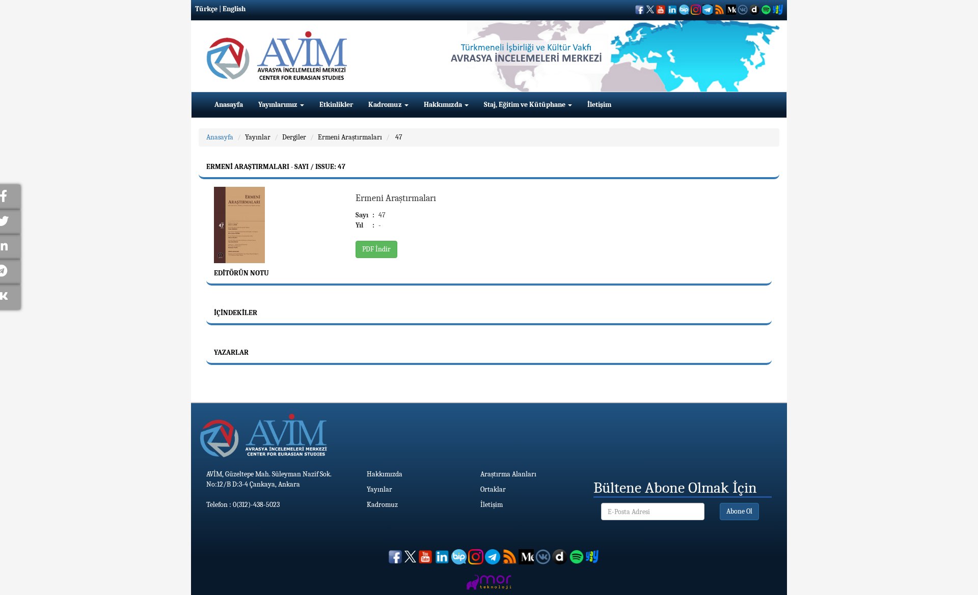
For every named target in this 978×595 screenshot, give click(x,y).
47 (398, 137)
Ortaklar (493, 489)
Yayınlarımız (278, 104)
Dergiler (294, 137)
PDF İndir (376, 249)
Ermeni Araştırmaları (350, 137)
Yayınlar (257, 137)
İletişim (599, 104)
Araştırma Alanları (508, 474)
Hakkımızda (444, 104)
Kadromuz (385, 104)
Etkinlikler (336, 104)
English (234, 9)
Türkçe (206, 9)
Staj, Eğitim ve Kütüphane (525, 104)
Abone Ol (739, 511)
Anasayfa (228, 104)
